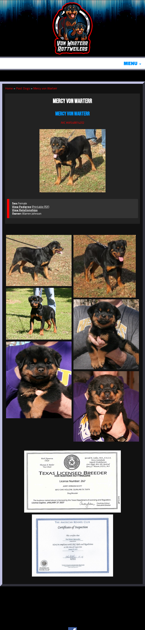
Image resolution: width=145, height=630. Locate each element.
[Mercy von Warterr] (72, 158)
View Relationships (25, 210)
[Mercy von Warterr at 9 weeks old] (106, 334)
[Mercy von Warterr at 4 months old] (38, 313)
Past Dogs (23, 88)
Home (9, 88)
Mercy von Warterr (45, 88)
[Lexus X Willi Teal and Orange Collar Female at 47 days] (38, 380)
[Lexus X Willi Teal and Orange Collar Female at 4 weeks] (106, 406)
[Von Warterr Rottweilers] (72, 28)
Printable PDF (40, 207)
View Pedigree (21, 207)
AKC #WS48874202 (72, 122)
